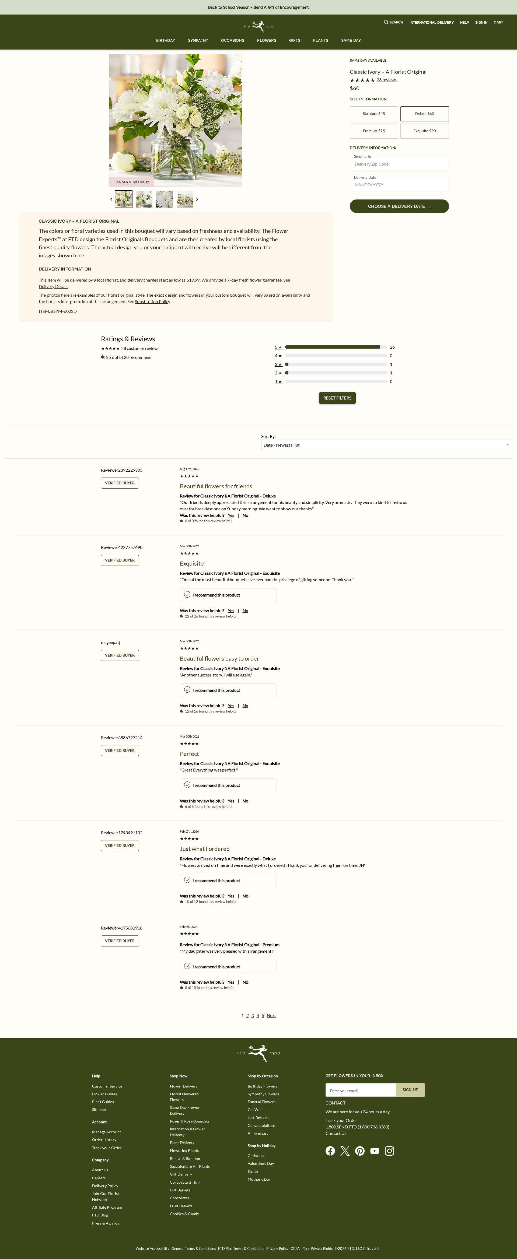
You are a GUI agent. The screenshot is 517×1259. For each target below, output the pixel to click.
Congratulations (261, 1125)
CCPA (295, 1249)
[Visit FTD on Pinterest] (362, 1151)
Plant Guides (103, 1101)
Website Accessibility (152, 1249)
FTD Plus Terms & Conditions (241, 1249)
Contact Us (336, 1133)
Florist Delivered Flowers (184, 1097)
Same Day (351, 40)
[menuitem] (165, 40)
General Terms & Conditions (194, 1249)
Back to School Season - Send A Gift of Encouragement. (259, 7)
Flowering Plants (184, 1150)
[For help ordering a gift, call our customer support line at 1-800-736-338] (258, 27)
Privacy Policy (277, 1249)
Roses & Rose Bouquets (189, 1121)
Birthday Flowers (262, 1086)
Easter (253, 1171)
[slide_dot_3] (185, 199)
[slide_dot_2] (164, 199)
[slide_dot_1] (144, 199)
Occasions (232, 40)
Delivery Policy (105, 1185)
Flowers (266, 40)
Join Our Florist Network (105, 1196)
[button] (393, 22)
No (245, 515)
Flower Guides (104, 1094)
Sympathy (198, 40)
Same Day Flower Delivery (185, 1110)
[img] (175, 120)
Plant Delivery (182, 1142)
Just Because (259, 1117)
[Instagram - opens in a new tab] (392, 1151)
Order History (104, 1139)
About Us (100, 1169)
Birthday (165, 40)
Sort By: (268, 436)
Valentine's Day (261, 1163)
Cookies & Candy (184, 1213)
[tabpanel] (175, 120)
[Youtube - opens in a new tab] (377, 1151)
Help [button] (464, 22)
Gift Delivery (181, 1174)
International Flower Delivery (187, 1132)
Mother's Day (259, 1179)
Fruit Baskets (181, 1206)
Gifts (294, 40)
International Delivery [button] (431, 22)
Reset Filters (337, 397)
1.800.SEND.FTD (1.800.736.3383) (357, 1127)
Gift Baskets (180, 1190)
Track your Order (106, 1147)
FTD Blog (100, 1215)
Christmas (256, 1155)
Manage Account (106, 1132)
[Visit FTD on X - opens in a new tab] (347, 1151)
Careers (99, 1178)
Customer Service (107, 1086)
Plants (320, 40)
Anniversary (258, 1133)
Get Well (255, 1109)
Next (271, 1015)
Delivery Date (365, 178)
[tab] (175, 120)
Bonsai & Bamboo (185, 1158)
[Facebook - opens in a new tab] (332, 1151)
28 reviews (387, 80)
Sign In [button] (481, 22)
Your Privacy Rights (318, 1249)
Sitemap (99, 1109)
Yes (231, 515)
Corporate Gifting (185, 1182)
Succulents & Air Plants (190, 1166)
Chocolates (179, 1197)
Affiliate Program (107, 1207)
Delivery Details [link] (53, 286)
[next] (197, 199)
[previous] (111, 199)
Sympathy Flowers (263, 1094)
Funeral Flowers (261, 1101)
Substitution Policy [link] (152, 301)
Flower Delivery (183, 1086)
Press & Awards (105, 1223)
